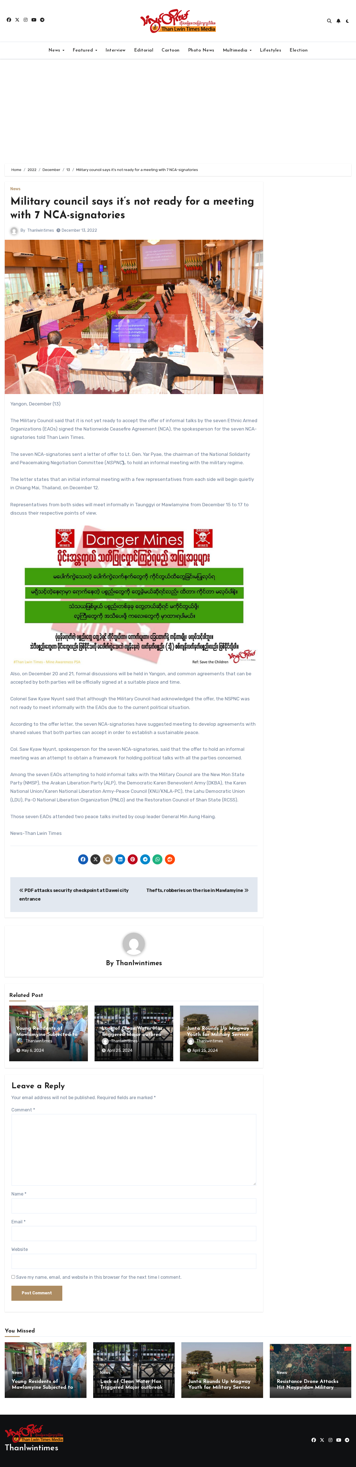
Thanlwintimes (40, 230)
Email (18, 1221)
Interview (115, 50)
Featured (84, 50)
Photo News (201, 50)
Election (299, 50)
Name (18, 1194)
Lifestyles (270, 50)
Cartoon (171, 50)
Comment (23, 1110)
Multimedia (236, 50)
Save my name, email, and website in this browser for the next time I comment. (99, 1277)
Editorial (144, 50)
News (55, 50)
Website (19, 1249)
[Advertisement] (178, 111)
